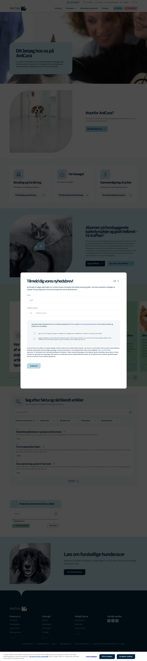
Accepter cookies (126, 656)
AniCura (73, 324)
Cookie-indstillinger (91, 656)
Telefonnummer (32, 308)
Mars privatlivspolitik (104, 350)
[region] (73, 656)
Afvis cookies (107, 656)
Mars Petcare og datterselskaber (86, 324)
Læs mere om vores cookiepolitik (38, 656)
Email (29, 295)
